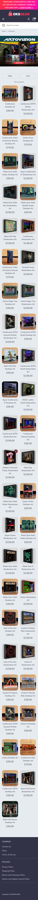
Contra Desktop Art (10, 757)
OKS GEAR (16, 894)
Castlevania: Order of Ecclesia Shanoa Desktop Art (10, 141)
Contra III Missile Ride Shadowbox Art (28, 631)
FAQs (4, 850)
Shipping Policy (8, 871)
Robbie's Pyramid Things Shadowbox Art (10, 470)
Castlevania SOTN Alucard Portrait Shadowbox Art (10, 335)
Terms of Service (9, 854)
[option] (19, 51)
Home (4, 31)
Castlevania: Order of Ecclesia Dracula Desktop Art (10, 270)
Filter (10, 76)
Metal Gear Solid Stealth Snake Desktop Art (28, 205)
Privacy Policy (7, 867)
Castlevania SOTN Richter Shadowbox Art (27, 107)
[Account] (29, 18)
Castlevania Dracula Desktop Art (28, 436)
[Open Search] (3, 25)
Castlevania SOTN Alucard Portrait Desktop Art (10, 727)
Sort (28, 76)
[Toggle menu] (3, 19)
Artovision (11, 31)
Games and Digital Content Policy (15, 879)
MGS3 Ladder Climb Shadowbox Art (28, 403)
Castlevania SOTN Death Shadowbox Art (28, 369)
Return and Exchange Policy (13, 875)
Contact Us (6, 846)
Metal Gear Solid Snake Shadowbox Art (10, 504)
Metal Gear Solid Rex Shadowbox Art (10, 205)
